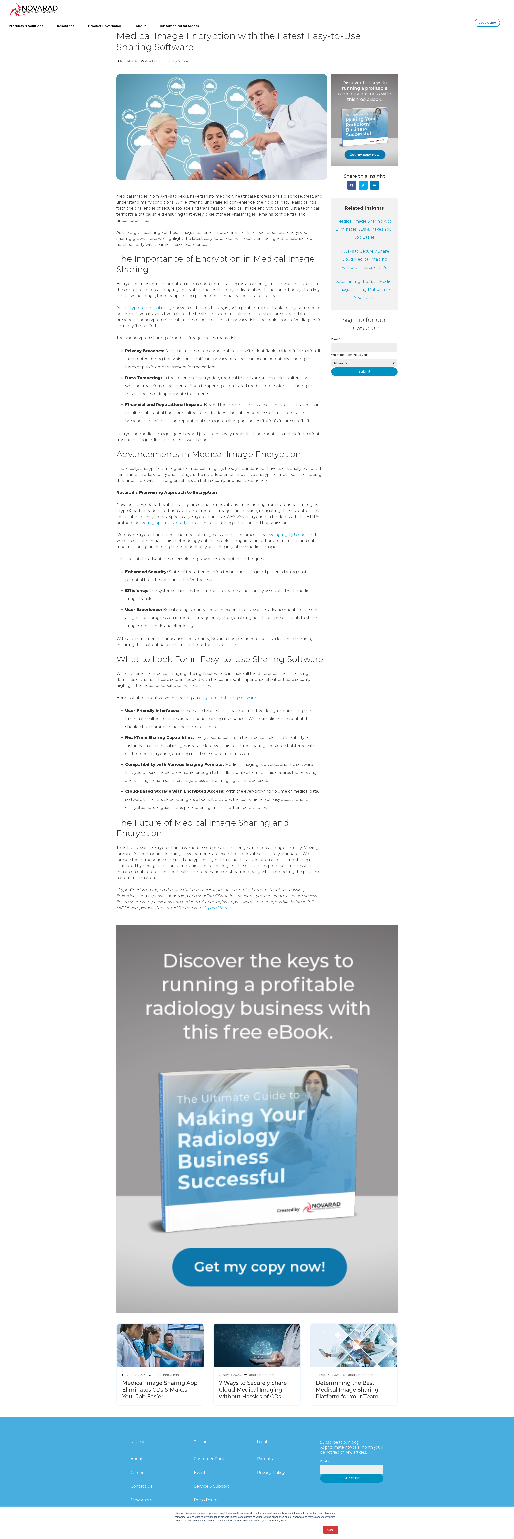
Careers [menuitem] (138, 1472)
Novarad (184, 61)
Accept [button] (330, 1529)
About (141, 26)
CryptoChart (215, 907)
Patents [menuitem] (265, 1458)
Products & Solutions (26, 26)
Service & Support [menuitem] (211, 1486)
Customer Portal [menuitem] (210, 1458)
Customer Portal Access (179, 26)
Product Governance (105, 26)
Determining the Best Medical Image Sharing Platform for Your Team (364, 289)
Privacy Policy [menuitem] (271, 1472)
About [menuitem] (137, 1458)
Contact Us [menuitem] (141, 1486)
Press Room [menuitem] (206, 1499)
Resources (65, 26)
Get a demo (487, 23)
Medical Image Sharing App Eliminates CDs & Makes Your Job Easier (364, 229)
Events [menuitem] (201, 1472)
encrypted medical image (148, 307)
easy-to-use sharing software (227, 697)
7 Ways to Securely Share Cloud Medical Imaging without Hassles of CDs (364, 259)
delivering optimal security (161, 522)
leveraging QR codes (286, 534)
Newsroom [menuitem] (141, 1499)
